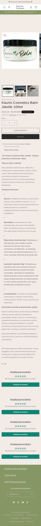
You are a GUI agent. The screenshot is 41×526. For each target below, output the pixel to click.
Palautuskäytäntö (18, 515)
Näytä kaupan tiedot (11, 150)
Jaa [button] (5, 364)
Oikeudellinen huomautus (17, 521)
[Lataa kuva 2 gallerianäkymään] (20, 91)
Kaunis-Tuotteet (20, 512)
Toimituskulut (12, 115)
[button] (4, 7)
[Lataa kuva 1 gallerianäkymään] (8, 91)
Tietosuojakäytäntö (31, 515)
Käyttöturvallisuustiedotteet (15, 469)
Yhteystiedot (30, 521)
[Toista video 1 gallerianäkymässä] (33, 91)
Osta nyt (20, 137)
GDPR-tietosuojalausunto (15, 482)
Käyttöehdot (15, 518)
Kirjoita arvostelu (20, 384)
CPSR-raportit (10, 475)
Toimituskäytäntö (26, 518)
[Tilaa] (31, 494)
